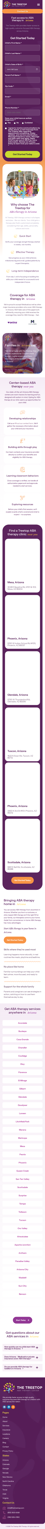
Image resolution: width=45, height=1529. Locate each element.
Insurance (6, 1430)
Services (5, 1425)
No (17, 123)
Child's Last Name (13, 53)
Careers (5, 1438)
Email (8, 97)
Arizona (5, 1460)
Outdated (29, 123)
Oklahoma (6, 1485)
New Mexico (7, 1477)
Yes (9, 123)
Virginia (5, 1498)
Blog (4, 1442)
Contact (5, 1447)
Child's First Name (13, 43)
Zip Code (9, 86)
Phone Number (12, 108)
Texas (4, 1490)
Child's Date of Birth (14, 64)
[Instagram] (13, 1407)
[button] (38, 4)
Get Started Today (22, 154)
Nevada (5, 1473)
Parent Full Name (13, 75)
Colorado (6, 1464)
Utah (4, 1494)
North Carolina (8, 1481)
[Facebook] (4, 1407)
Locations (6, 1434)
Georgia (5, 1468)
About (4, 1421)
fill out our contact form (24, 423)
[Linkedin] (9, 1407)
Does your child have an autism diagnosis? (18, 119)
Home (4, 1417)
